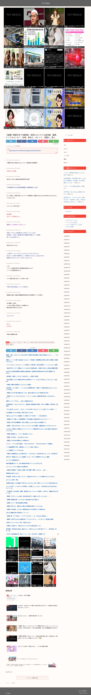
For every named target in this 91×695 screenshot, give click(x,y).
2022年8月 (67, 403)
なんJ (65, 152)
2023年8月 (67, 361)
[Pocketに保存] (43, 141)
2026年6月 (67, 243)
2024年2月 (67, 341)
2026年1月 (67, 260)
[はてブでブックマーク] (32, 141)
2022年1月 (67, 428)
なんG (65, 148)
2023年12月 (67, 348)
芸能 (8, 344)
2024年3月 (67, 337)
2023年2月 (67, 382)
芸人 (53, 342)
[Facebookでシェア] (22, 141)
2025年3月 (67, 295)
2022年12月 (67, 389)
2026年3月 (67, 253)
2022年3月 (67, 421)
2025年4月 (67, 292)
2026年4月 (67, 250)
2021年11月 (67, 435)
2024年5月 (67, 330)
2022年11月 (67, 393)
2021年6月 (67, 452)
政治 (36, 342)
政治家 (41, 342)
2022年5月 (67, 414)
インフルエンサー (14, 342)
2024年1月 (67, 344)
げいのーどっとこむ (71, 220)
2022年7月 (67, 407)
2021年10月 (67, 438)
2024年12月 (67, 306)
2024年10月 (67, 313)
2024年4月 (67, 334)
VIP (65, 145)
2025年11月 (67, 267)
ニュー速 (66, 155)
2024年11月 (67, 309)
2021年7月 (67, 449)
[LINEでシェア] (54, 141)
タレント (21, 342)
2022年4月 (67, 417)
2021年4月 (67, 459)
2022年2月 (67, 424)
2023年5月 (67, 372)
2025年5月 (67, 288)
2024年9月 (67, 316)
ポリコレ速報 (69, 226)
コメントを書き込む (32, 678)
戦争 (32, 342)
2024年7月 (67, 323)
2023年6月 (67, 368)
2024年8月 (67, 320)
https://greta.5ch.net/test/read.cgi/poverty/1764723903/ (24, 150)
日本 (45, 342)
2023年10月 (67, 355)
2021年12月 (67, 431)
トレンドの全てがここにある (74, 224)
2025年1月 (67, 302)
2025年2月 (67, 299)
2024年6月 (67, 327)
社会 (49, 342)
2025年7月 (67, 281)
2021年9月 (67, 442)
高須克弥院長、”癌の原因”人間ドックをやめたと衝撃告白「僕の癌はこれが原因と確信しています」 (75, 180)
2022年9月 (67, 400)
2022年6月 (67, 410)
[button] (84, 135)
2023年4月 (67, 375)
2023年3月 (67, 379)
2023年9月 (67, 358)
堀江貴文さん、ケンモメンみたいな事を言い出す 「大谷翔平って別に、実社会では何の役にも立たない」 (75, 200)
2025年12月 (67, 264)
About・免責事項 (82, 690)
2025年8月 (67, 278)
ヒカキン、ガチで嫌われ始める (72, 186)
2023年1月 (67, 386)
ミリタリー (27, 342)
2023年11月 (67, 351)
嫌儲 (8, 342)
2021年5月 (67, 456)
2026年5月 (67, 246)
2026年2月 (67, 257)
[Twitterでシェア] (11, 141)
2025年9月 (67, 274)
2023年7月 (67, 365)
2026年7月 (67, 239)
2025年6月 (67, 285)
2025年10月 (67, 271)
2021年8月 (67, 445)
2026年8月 (67, 236)
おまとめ (68, 211)
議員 (12, 344)
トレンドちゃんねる (71, 222)
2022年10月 (67, 396)
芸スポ (65, 162)
